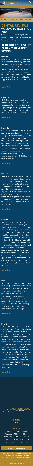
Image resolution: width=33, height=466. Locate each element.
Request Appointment (16, 448)
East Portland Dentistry (22, 454)
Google (14, 40)
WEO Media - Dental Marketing (13, 455)
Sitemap (28, 457)
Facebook (5, 40)
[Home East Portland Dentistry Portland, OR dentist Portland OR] (10, 2)
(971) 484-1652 (16, 422)
